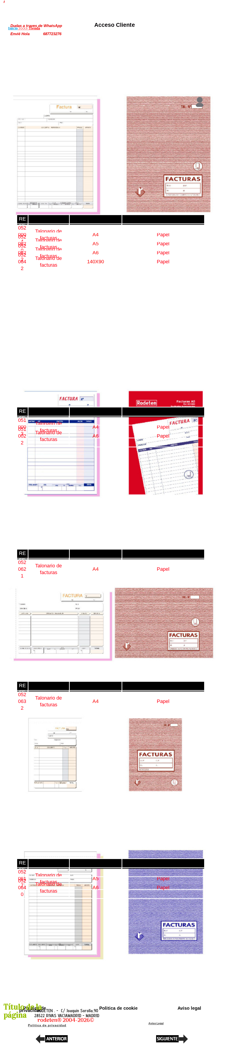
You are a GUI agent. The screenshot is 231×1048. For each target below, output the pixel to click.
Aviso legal (189, 1008)
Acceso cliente (114, 25)
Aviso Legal (156, 1023)
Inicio (13, 28)
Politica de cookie (118, 1008)
